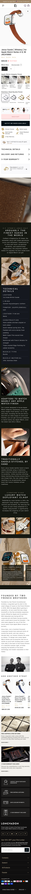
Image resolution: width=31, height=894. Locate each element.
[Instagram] (3, 833)
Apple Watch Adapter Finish (11, 74)
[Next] (29, 80)
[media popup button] (28, 11)
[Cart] (28, 5)
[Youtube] (12, 833)
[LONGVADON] (15, 6)
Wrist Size (5, 65)
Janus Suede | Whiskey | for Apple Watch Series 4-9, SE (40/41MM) (14, 52)
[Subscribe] (27, 850)
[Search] (25, 5)
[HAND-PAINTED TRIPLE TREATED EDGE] (15, 553)
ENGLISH (21, 889)
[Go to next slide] (15, 169)
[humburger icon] (3, 5)
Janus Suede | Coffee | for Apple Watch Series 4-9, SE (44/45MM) (6, 699)
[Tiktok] (21, 833)
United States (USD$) (8, 889)
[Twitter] (16, 833)
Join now (9, 143)
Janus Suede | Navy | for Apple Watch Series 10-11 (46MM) (20, 698)
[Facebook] (7, 833)
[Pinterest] (25, 833)
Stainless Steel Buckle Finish (12, 92)
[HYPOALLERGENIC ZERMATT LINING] (19, 556)
